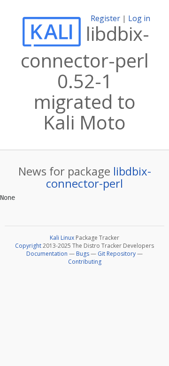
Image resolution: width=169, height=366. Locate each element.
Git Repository (117, 254)
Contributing (84, 262)
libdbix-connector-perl (98, 177)
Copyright (28, 246)
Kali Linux (62, 238)
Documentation (47, 254)
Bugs (82, 254)
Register (105, 18)
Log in (139, 18)
